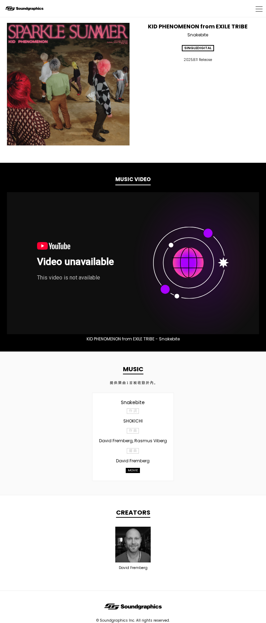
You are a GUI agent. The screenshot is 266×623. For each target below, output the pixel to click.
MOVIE (133, 470)
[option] (133, 263)
